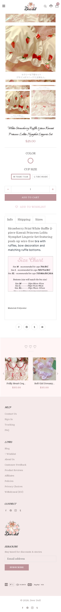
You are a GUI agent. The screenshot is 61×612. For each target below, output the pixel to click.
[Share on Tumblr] (34, 327)
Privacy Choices (14, 486)
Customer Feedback (15, 465)
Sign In (9, 419)
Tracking (10, 424)
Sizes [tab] (39, 219)
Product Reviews (14, 470)
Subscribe (17, 567)
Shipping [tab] (24, 219)
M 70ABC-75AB (20, 177)
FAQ (7, 430)
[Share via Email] (42, 327)
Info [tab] (10, 219)
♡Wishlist (10, 454)
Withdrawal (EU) (14, 492)
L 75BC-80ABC (41, 177)
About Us (10, 459)
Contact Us (11, 414)
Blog (7, 448)
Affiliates (9, 475)
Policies (9, 481)
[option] (30, 48)
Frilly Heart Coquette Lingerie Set (25, 383)
